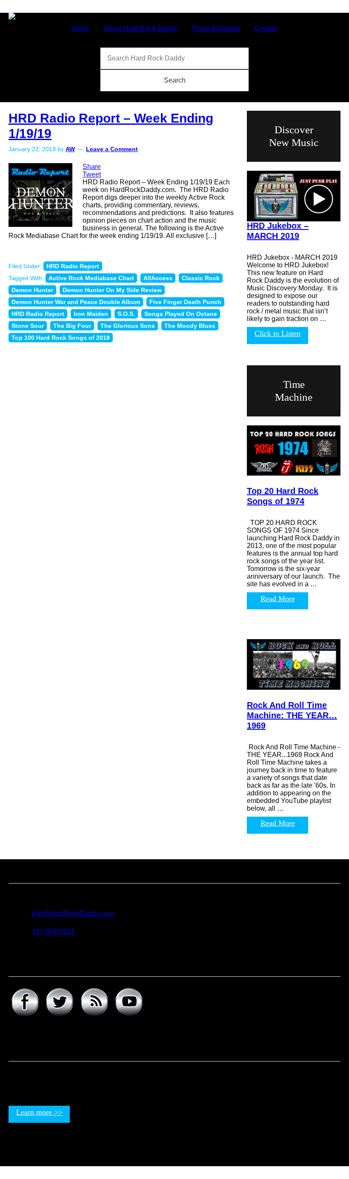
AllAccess (157, 278)
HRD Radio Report (72, 266)
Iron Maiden (91, 313)
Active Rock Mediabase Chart (91, 278)
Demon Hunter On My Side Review (112, 290)
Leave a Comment (112, 149)
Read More (277, 598)
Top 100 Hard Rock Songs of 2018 (60, 337)
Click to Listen (277, 333)
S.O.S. (126, 313)
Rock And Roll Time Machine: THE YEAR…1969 (292, 715)
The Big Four (72, 325)
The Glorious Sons (127, 325)
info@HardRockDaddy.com (72, 913)
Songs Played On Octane (180, 313)
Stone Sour (27, 325)
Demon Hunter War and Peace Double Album (75, 301)
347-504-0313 (53, 931)
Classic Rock (201, 278)
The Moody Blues (189, 325)
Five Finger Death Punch (185, 301)
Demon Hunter (32, 290)
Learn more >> (39, 1112)
